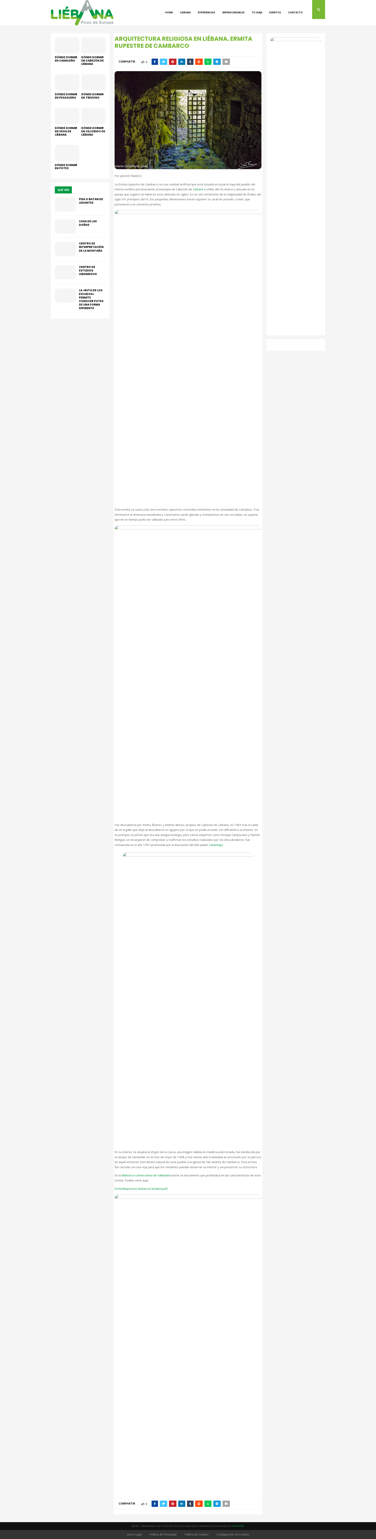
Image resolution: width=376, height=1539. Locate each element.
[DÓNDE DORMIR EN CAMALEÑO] (67, 45)
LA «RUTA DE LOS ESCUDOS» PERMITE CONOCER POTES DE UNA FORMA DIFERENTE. (91, 299)
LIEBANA (185, 12)
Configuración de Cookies (233, 1534)
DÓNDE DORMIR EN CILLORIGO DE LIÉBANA (93, 131)
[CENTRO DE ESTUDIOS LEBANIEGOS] (65, 272)
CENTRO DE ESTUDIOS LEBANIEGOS (88, 270)
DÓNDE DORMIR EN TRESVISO (92, 96)
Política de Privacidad (163, 1534)
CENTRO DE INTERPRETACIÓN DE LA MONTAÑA (91, 246)
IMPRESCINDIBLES (233, 12)
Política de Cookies (196, 1534)
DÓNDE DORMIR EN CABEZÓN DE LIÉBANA (92, 60)
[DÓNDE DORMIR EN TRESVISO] (93, 82)
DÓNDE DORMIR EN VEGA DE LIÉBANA (66, 131)
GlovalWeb (238, 1526)
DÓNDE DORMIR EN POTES (66, 166)
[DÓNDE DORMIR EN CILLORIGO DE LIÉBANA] (93, 116)
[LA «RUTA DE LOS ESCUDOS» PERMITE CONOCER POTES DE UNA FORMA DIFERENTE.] (65, 296)
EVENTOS (275, 12)
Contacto (295, 12)
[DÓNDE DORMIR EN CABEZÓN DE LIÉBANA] (93, 45)
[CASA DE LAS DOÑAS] (65, 227)
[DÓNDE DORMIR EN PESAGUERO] (67, 82)
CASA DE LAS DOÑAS (88, 223)
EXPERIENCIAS (206, 12)
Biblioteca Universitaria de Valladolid (146, 1175)
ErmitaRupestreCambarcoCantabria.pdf (141, 1189)
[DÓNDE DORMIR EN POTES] (67, 153)
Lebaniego (216, 845)
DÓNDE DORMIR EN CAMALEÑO (66, 59)
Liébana (198, 189)
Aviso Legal (134, 1534)
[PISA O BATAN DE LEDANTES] (65, 204)
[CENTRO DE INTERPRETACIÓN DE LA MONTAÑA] (65, 249)
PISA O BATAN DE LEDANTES (91, 201)
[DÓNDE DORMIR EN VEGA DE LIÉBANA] (67, 116)
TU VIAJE (257, 12)
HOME (169, 12)
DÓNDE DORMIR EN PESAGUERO (66, 96)
